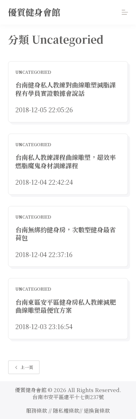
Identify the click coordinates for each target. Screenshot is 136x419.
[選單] (125, 12)
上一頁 (27, 367)
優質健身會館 (34, 12)
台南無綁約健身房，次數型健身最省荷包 (65, 233)
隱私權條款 (66, 410)
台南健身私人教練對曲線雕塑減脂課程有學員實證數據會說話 (65, 88)
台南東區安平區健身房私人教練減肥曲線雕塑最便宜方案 (65, 305)
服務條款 (36, 410)
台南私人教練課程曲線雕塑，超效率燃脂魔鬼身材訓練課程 (65, 161)
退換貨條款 (97, 410)
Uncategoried (33, 72)
